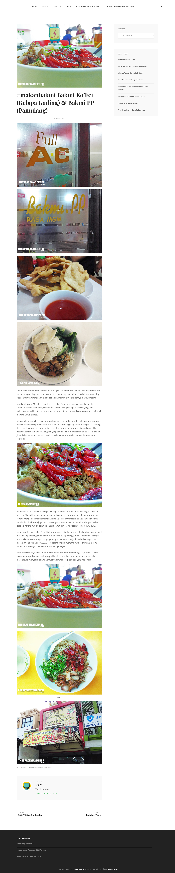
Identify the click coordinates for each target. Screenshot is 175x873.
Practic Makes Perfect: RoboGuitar (132, 110)
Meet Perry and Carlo (126, 59)
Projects (56, 6)
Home (34, 6)
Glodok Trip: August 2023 (128, 103)
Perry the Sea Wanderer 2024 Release (132, 66)
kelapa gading (39, 767)
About (44, 6)
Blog (67, 6)
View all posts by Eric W (46, 793)
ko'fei (45, 767)
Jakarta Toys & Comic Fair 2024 (130, 73)
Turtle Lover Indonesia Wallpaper (131, 96)
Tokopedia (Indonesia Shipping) (88, 6)
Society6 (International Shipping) (120, 6)
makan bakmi (22, 767)
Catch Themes (113, 869)
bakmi (33, 767)
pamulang (50, 767)
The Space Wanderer (77, 869)
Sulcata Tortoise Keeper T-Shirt (130, 80)
